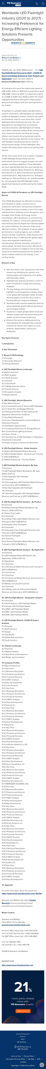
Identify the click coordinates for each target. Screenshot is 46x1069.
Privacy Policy (29, 1056)
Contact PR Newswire (23, 1034)
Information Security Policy (15, 1059)
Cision (27, 1065)
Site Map (31, 1059)
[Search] (43, 3)
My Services (22, 1042)
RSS (38, 1059)
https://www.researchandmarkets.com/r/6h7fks (22, 893)
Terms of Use (16, 1056)
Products (23, 1036)
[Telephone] (37, 3)
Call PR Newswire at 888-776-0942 (23, 1048)
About (23, 1039)
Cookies (23, 1062)
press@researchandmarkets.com (16, 925)
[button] (23, 43)
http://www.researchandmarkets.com (17, 965)
